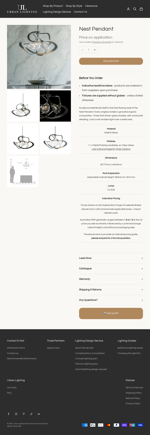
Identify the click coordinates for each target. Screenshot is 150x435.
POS (26, 423)
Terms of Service (134, 387)
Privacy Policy (133, 403)
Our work (12, 387)
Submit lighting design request (91, 369)
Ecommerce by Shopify (39, 423)
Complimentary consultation (90, 353)
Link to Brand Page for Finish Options (111, 149)
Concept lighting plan (86, 358)
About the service (84, 348)
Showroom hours (16, 348)
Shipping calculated (101, 42)
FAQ (9, 393)
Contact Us (80, 11)
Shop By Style (74, 6)
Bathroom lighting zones (130, 348)
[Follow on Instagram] (16, 413)
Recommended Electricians (21, 358)
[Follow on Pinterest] (23, 413)
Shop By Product (53, 6)
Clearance (91, 6)
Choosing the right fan (129, 353)
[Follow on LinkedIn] (39, 413)
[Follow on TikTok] (31, 413)
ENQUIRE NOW (111, 61)
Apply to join (53, 348)
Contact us (12, 353)
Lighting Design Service (57, 11)
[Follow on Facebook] (8, 413)
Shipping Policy (134, 393)
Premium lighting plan (86, 364)
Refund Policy (133, 398)
